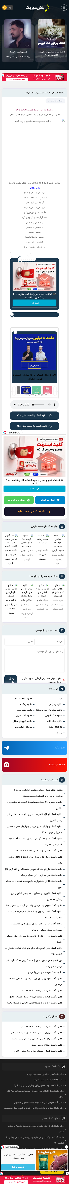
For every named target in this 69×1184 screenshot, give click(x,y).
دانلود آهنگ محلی (24, 710)
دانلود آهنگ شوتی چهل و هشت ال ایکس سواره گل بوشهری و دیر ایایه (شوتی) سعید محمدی (37, 793)
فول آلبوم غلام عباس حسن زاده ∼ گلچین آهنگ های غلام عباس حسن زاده (34, 963)
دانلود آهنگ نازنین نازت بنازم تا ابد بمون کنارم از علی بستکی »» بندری (36, 896)
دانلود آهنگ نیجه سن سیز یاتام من (44, 972)
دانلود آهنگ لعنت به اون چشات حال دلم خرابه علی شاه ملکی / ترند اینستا (35, 914)
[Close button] (66, 1147)
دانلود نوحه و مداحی (23, 698)
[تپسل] (3, 75)
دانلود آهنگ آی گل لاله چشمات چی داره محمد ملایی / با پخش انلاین (34, 817)
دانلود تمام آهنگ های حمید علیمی (34, 512)
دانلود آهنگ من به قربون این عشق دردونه (41, 875)
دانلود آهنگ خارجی (23, 715)
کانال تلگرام (59, 748)
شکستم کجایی (17, 54)
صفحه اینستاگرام (57, 764)
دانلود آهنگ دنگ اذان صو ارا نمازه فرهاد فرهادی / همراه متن (35, 860)
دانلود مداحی (46, 110)
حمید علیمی (14, 114)
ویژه (60, 698)
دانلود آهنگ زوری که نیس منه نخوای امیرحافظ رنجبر (36, 1033)
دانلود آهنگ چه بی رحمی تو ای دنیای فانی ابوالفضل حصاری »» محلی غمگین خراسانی (37, 927)
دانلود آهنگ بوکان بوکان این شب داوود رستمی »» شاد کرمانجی (35, 981)
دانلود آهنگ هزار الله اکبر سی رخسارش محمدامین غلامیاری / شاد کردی (35, 1094)
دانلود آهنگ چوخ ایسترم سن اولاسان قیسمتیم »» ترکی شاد (33, 905)
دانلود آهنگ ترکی (54, 721)
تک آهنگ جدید (55, 727)
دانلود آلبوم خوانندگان (22, 721)
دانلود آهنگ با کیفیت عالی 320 (32, 415)
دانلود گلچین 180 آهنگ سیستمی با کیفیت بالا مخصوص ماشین (34, 805)
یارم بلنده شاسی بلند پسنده (51, 54)
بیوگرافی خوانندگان (23, 727)
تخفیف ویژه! (18, 1167)
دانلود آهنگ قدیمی (53, 715)
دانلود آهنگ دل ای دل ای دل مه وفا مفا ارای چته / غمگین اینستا (34, 939)
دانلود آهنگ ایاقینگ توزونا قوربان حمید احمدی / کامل (35, 997)
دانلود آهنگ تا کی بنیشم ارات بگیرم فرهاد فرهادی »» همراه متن (34, 884)
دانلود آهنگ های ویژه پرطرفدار (49, 710)
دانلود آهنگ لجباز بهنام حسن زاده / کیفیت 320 (38, 851)
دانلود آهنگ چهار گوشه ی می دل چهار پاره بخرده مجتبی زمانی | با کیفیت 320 (34, 829)
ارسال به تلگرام (48, 500)
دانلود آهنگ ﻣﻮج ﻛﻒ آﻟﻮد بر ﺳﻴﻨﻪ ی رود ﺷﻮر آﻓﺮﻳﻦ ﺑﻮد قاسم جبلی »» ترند (35, 842)
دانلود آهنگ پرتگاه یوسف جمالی (46, 1045)
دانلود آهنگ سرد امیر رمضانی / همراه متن (41, 990)
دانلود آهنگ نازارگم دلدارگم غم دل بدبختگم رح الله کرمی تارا (33, 869)
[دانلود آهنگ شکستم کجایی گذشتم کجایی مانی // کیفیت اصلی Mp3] (17, 33)
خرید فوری (35, 303)
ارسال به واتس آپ (16, 500)
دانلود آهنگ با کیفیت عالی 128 (32, 426)
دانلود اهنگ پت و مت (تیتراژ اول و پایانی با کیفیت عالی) (34, 1003)
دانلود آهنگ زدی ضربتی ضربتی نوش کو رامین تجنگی (36, 1039)
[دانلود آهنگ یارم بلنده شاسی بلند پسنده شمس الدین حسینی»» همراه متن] (51, 33)
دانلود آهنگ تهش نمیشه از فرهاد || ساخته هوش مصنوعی (39, 1102)
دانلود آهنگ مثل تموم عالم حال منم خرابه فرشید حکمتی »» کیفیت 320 (33, 951)
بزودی (59, 732)
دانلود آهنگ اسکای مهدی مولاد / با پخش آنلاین (38, 1051)
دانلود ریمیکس (55, 704)
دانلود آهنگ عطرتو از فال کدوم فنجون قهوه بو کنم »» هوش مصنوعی (34, 1108)
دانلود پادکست (25, 704)
